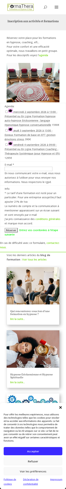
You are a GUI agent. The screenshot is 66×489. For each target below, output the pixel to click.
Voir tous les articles (34, 259)
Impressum (56, 479)
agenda (43, 55)
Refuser (33, 461)
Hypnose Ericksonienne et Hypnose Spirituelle (31, 376)
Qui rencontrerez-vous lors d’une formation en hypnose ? (30, 313)
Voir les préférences (33, 471)
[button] (60, 407)
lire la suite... (17, 319)
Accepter (33, 451)
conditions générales (47, 219)
